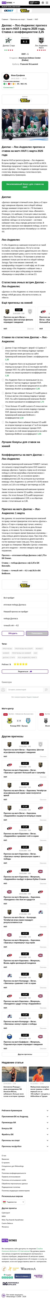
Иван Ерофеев (18, 75)
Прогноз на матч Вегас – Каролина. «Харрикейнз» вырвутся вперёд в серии (22, 814)
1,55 (39, 434)
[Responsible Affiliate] (11, 1284)
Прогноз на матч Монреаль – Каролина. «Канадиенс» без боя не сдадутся (22, 898)
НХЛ (35, 653)
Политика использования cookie (14, 1180)
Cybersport (6, 1213)
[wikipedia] (28, 1268)
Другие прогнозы (12, 736)
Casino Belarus (7, 1223)
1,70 (42, 402)
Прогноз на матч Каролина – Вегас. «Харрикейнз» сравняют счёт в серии (21, 835)
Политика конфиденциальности (14, 1173)
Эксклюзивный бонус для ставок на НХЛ (25, 185)
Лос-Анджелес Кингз (41, 47)
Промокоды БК (9, 1123)
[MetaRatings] (9, 1240)
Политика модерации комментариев (16, 1191)
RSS (3, 1170)
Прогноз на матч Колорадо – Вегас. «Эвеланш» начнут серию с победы (20, 1023)
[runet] (4, 1268)
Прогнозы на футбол (11, 1146)
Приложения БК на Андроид (15, 1117)
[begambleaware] (23, 1276)
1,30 (7, 360)
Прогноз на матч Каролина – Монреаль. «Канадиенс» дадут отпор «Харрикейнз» (22, 1002)
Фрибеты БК (7, 1134)
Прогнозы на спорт (24, 649)
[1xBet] (8, 11)
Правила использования (11, 1177)
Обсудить (12, 633)
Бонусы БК (7, 1128)
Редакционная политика (11, 1187)
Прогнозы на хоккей (21, 653)
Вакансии (5, 1159)
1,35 (7, 376)
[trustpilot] (7, 1276)
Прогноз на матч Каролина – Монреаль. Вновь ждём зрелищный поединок (22, 962)
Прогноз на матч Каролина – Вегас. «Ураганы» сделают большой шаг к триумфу (24, 771)
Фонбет (39, 649)
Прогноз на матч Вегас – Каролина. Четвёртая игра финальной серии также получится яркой (25, 793)
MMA (4, 1216)
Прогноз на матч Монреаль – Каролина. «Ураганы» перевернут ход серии (22, 941)
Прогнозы (7, 649)
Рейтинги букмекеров (12, 1111)
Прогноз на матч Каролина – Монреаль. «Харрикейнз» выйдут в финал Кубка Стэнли (25, 878)
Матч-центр (8, 708)
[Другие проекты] (8, 3)
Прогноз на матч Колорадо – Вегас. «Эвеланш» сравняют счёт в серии (20, 982)
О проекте (6, 1163)
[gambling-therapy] (38, 1276)
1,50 (21, 418)
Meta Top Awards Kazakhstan (12, 1220)
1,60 (38, 389)
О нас (4, 1156)
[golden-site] (13, 1268)
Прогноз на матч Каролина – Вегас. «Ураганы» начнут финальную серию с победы (22, 856)
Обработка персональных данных (15, 1184)
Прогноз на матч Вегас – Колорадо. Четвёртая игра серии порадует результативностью (20, 919)
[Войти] (43, 3)
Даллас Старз (9, 46)
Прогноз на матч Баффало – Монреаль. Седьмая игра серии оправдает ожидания (23, 1043)
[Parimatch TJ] (24, 11)
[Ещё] (47, 3)
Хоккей (6, 653)
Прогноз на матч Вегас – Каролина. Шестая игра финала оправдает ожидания (18, 319)
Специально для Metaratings (13, 1166)
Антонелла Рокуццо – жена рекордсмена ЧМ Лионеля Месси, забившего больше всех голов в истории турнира (14, 1091)
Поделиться (23, 671)
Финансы (5, 1227)
